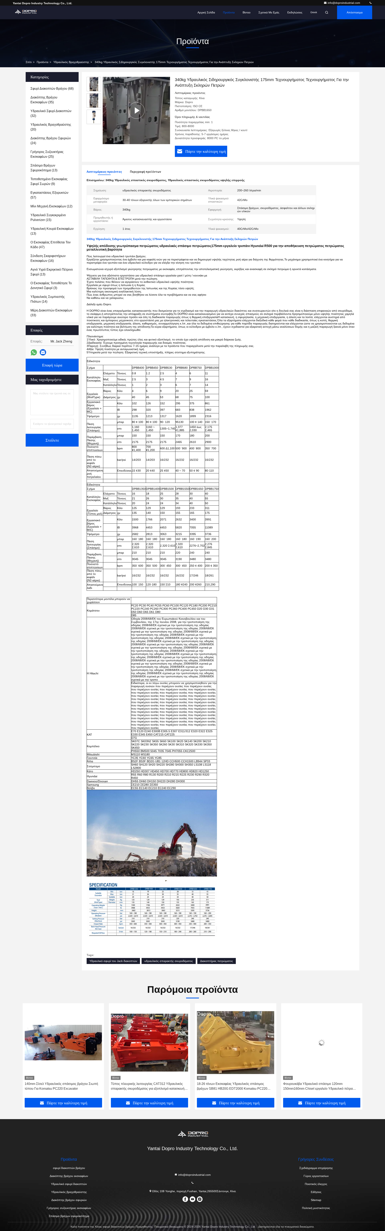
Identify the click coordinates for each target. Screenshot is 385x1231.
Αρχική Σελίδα (206, 12)
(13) (43, 168)
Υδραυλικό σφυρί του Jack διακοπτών (113, 961)
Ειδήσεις (316, 1192)
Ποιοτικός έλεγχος (316, 1184)
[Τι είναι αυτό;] (34, 352)
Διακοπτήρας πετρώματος (216, 961)
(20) (50, 127)
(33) (51, 313)
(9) (49, 181)
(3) (51, 285)
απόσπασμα (355, 12)
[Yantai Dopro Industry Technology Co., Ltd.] (370, 2)
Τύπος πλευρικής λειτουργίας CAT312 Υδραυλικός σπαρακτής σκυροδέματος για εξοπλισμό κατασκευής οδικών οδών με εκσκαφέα (62, 1086)
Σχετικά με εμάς (268, 12)
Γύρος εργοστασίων (316, 1176)
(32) (50, 113)
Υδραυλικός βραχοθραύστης (71, 62)
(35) (43, 100)
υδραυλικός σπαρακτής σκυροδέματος (168, 961)
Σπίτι (29, 62)
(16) (48, 258)
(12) (51, 206)
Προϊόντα (229, 12)
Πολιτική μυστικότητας (316, 1208)
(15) (48, 217)
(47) (50, 245)
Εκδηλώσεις (294, 12)
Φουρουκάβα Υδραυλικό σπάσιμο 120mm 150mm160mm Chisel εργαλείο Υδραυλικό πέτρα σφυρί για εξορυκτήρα (231, 1086)
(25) (47, 154)
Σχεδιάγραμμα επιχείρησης (316, 1168)
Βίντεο (246, 12)
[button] (30, 1052)
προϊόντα (42, 62)
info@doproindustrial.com (344, 2)
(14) (47, 299)
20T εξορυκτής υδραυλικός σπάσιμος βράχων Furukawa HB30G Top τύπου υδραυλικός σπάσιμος (320, 1086)
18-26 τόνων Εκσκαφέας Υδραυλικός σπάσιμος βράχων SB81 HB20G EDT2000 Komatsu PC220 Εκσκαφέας (146, 1086)
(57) (49, 195)
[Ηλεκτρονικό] (43, 352)
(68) (52, 88)
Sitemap (316, 1200)
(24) (50, 141)
